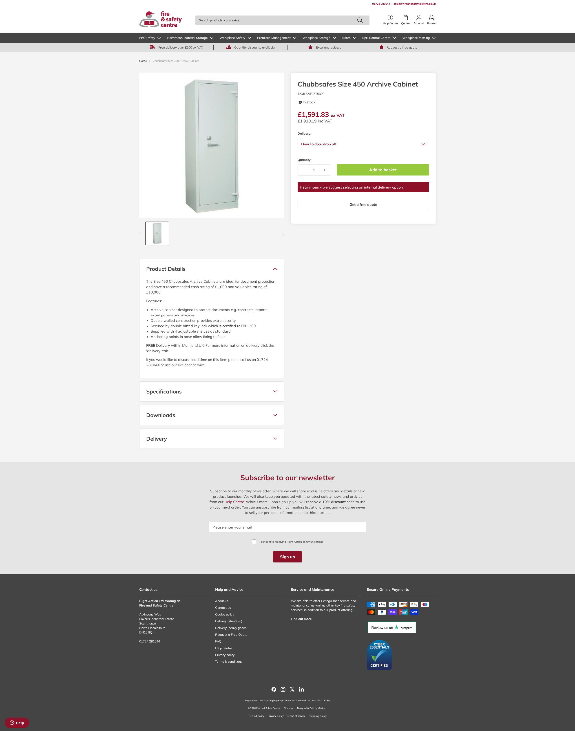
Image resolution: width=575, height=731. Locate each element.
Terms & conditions (228, 662)
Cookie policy (224, 614)
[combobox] (282, 20)
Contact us (223, 608)
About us (221, 601)
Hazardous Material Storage (187, 38)
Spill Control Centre (376, 38)
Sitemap (288, 708)
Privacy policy (224, 655)
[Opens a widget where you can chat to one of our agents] (16, 723)
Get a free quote (363, 204)
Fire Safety (147, 38)
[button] (211, 269)
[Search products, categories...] (360, 20)
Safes (346, 38)
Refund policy (256, 716)
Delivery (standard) (228, 621)
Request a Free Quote (231, 635)
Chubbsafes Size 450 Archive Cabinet (176, 60)
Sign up (287, 556)
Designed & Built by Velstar (311, 708)
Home (143, 60)
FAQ (218, 641)
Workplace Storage (316, 38)
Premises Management (274, 38)
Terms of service (296, 716)
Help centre (223, 648)
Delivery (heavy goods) (231, 628)
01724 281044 (149, 641)
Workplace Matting (416, 38)
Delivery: (304, 133)
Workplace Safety (232, 38)
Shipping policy (318, 716)
